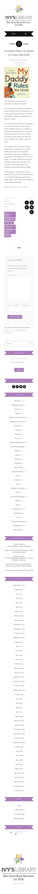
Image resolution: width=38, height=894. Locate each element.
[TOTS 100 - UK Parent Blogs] (19, 832)
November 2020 (19, 629)
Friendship (17, 459)
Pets (17, 492)
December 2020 (19, 624)
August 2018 (19, 747)
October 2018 (19, 738)
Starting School (17, 509)
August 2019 (19, 694)
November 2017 (19, 786)
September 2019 (19, 690)
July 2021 (19, 594)
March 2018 (19, 769)
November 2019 (19, 681)
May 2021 (19, 603)
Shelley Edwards (22, 60)
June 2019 (19, 703)
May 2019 (19, 707)
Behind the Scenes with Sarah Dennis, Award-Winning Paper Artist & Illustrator (19, 565)
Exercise (17, 451)
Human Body (18, 467)
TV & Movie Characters (17, 521)
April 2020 (19, 659)
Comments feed (19, 814)
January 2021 (19, 620)
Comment (10, 275)
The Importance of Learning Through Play (19, 570)
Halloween (18, 463)
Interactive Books (17, 471)
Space (18, 505)
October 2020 (19, 633)
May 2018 (19, 760)
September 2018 (19, 742)
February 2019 (19, 720)
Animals (17, 409)
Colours (17, 430)
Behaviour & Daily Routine (17, 417)
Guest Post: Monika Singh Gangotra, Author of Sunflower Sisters (19, 551)
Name (9, 305)
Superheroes (18, 513)
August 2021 (19, 589)
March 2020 (19, 664)
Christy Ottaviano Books (8, 214)
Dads (6, 219)
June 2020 (19, 651)
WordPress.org (19, 818)
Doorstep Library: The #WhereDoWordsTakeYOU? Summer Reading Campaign (19, 558)
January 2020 (19, 672)
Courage (17, 434)
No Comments (20, 63)
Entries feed (19, 810)
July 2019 (19, 699)
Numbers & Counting (17, 488)
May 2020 (19, 655)
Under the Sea (17, 530)
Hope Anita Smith (8, 231)
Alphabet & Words (18, 405)
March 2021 (19, 611)
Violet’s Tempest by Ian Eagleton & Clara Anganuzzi (19, 545)
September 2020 (19, 638)
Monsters (18, 480)
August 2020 (19, 642)
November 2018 (19, 734)
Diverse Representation (17, 442)
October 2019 (19, 686)
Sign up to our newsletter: (19, 358)
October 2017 (19, 790)
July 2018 (19, 751)
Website (25, 305)
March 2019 (19, 716)
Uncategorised (17, 525)
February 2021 (19, 616)
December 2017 (19, 782)
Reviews (7, 236)
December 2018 (19, 729)
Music (18, 484)
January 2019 (19, 725)
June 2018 (19, 755)
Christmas (17, 426)
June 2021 (19, 598)
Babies (17, 413)
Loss (17, 476)
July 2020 (19, 646)
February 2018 (19, 773)
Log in (19, 805)
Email (17, 305)
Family (6, 206)
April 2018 (19, 764)
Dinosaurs (17, 438)
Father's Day (9, 223)
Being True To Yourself (17, 422)
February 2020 (19, 668)
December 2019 (19, 677)
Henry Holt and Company (10, 226)
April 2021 (19, 607)
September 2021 (19, 585)
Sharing (17, 501)
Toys (17, 517)
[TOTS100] (19, 834)
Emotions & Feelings (17, 447)
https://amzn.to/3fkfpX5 (20, 187)
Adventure (17, 401)
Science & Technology (18, 496)
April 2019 (19, 712)
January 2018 (19, 777)
